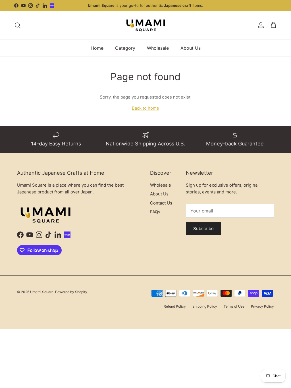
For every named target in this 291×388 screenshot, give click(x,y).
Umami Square (41, 292)
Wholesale (158, 48)
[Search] (17, 25)
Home (97, 48)
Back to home (145, 108)
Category (125, 48)
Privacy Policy (262, 306)
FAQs (155, 211)
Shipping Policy (204, 306)
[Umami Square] (146, 25)
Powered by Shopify (71, 292)
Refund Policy (175, 306)
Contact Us (161, 203)
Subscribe (203, 228)
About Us (190, 48)
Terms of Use (234, 306)
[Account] (259, 25)
